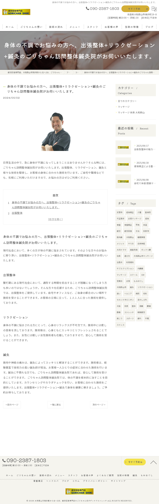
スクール (134, 274)
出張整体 (17, 213)
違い (118, 293)
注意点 (120, 262)
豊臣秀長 (134, 249)
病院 (137, 293)
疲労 (118, 231)
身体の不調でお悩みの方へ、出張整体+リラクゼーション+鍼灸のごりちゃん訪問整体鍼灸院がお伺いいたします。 (56, 204)
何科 (145, 293)
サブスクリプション (125, 268)
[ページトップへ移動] (153, 462)
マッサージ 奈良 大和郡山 (131, 112)
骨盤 (118, 224)
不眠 (147, 318)
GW (142, 274)
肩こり (120, 318)
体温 (145, 224)
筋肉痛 (120, 237)
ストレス (120, 324)
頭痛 (141, 306)
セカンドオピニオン (125, 299)
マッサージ (124, 106)
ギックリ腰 (146, 249)
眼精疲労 (141, 312)
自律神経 (141, 243)
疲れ (139, 318)
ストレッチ (129, 312)
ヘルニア (128, 293)
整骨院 (148, 212)
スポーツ (130, 318)
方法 (137, 231)
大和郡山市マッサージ (143, 256)
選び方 (127, 256)
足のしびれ (142, 299)
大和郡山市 (121, 287)
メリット (120, 243)
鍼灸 (132, 287)
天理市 (120, 212)
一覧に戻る (55, 404)
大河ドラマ (121, 249)
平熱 (137, 224)
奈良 (126, 306)
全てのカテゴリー (127, 101)
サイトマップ (118, 480)
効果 (118, 256)
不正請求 (120, 218)
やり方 (131, 243)
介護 (139, 212)
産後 (147, 218)
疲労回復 (128, 231)
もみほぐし (138, 281)
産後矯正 (130, 212)
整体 (134, 306)
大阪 (118, 306)
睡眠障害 (141, 237)
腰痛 (149, 306)
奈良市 (146, 231)
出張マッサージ (134, 218)
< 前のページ (12, 404)
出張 (128, 281)
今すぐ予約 (134, 8)
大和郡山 (130, 237)
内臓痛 (140, 268)
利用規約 (130, 262)
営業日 (120, 281)
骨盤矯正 (128, 224)
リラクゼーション (145, 287)
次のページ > (99, 404)
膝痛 (118, 312)
